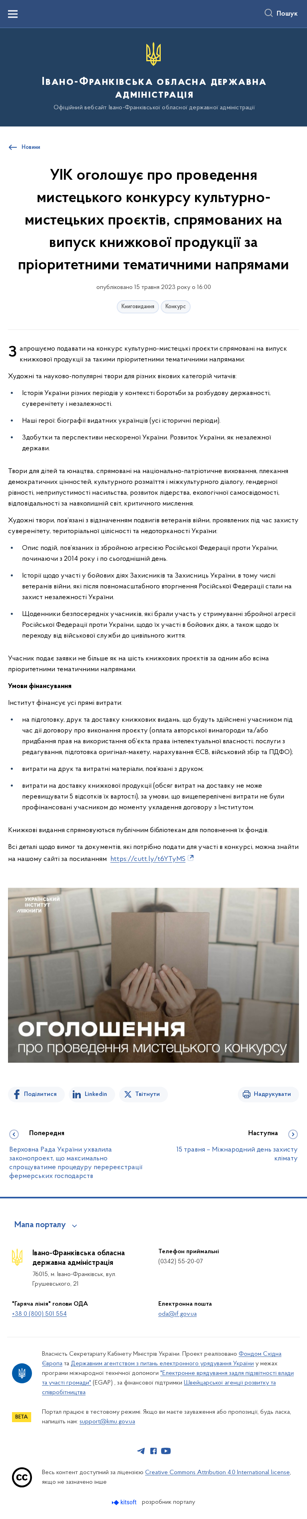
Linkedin (96, 1094)
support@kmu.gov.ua (107, 1422)
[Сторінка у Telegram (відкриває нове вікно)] (141, 1451)
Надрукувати (272, 1094)
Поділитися (40, 1094)
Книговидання (138, 307)
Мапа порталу (40, 1225)
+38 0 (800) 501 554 (39, 1314)
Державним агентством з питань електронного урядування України (162, 1363)
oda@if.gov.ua (177, 1314)
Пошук (287, 14)
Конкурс (175, 307)
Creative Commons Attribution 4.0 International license (217, 1472)
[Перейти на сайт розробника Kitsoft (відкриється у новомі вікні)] (125, 1502)
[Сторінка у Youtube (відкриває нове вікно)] (166, 1451)
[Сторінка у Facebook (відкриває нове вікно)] (153, 1451)
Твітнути (147, 1094)
